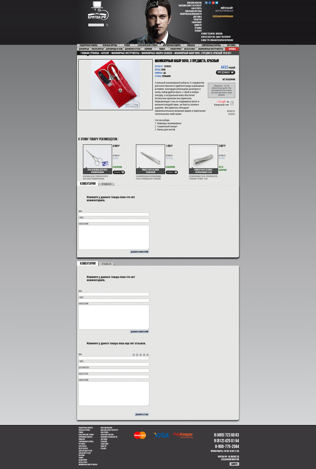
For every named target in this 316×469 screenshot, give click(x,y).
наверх (234, 464)
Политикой (163, 270)
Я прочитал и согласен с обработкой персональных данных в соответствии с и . (159, 270)
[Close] (204, 177)
